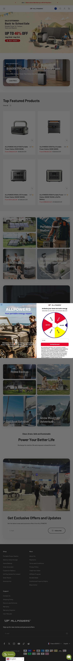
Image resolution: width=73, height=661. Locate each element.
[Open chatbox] (68, 657)
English (12, 659)
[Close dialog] (1, 304)
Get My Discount (55, 344)
